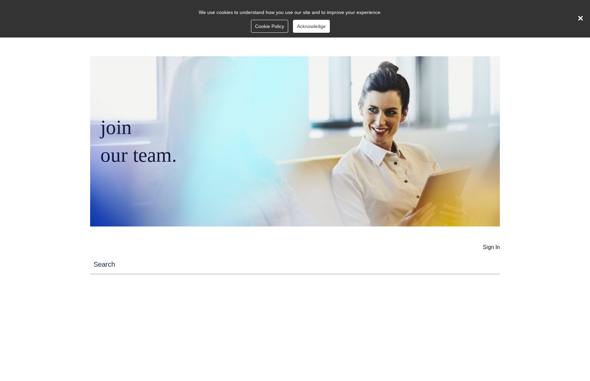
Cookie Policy (269, 26)
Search (104, 264)
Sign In (491, 247)
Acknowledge (311, 26)
